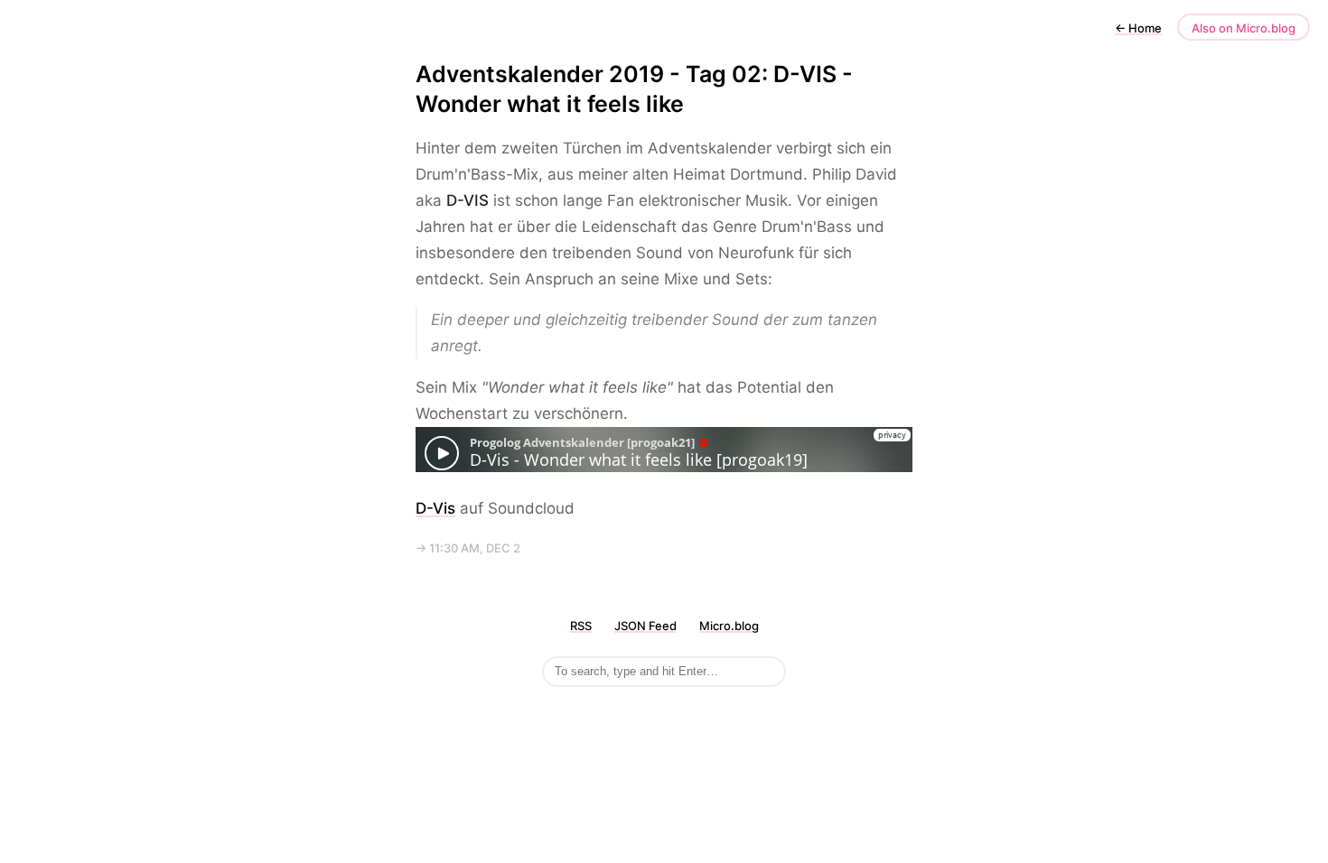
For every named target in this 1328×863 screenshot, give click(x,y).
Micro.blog (729, 625)
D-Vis (435, 508)
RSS (581, 625)
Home (1138, 28)
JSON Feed (645, 625)
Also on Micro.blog (1243, 28)
